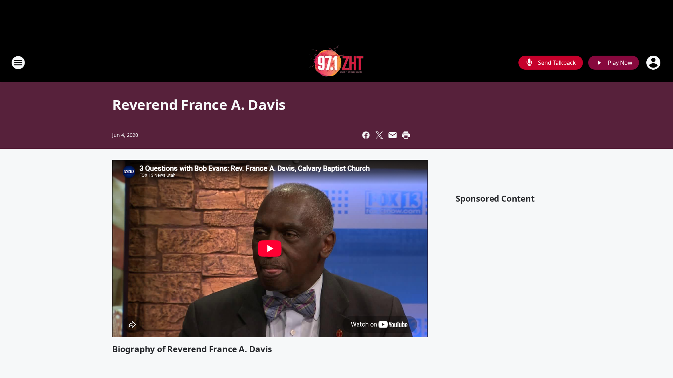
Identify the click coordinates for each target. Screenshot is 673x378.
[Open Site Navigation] (18, 63)
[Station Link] (336, 62)
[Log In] (654, 63)
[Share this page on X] (379, 135)
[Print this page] (406, 135)
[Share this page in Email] (392, 135)
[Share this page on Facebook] (366, 135)
